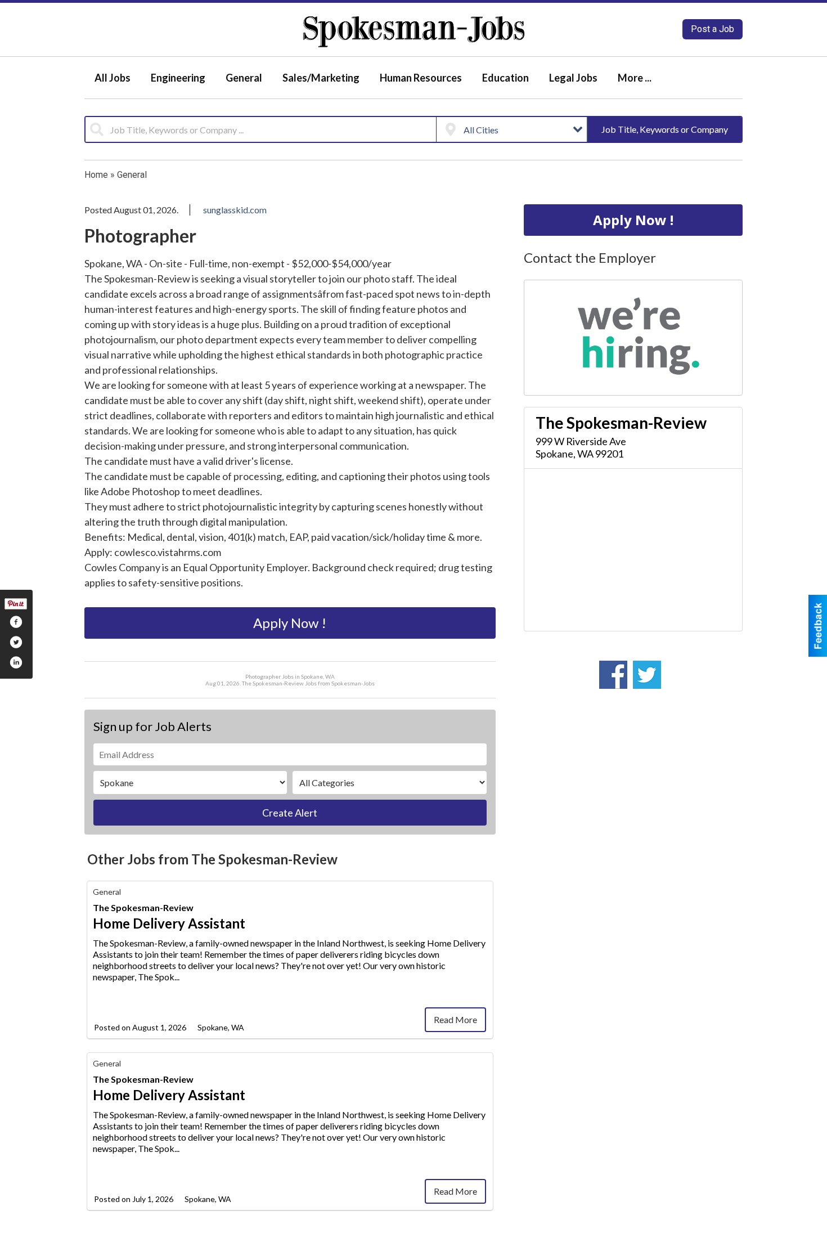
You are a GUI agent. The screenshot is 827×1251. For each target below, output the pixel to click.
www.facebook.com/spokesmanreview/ (613, 675)
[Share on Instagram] (15, 662)
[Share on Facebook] (15, 622)
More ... (634, 77)
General (244, 77)
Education (505, 77)
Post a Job (712, 29)
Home (96, 174)
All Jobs (113, 77)
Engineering (178, 77)
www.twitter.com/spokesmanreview (647, 675)
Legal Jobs (573, 77)
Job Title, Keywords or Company (664, 129)
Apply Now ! (289, 623)
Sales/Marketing (320, 77)
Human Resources (421, 77)
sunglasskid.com (235, 209)
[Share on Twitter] (15, 642)
